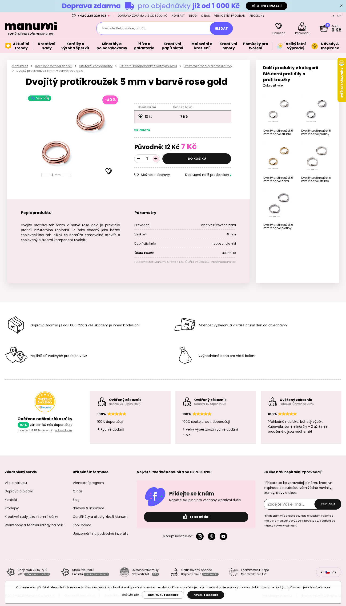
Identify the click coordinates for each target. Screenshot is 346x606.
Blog (193, 16)
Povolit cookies (205, 595)
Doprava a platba (19, 491)
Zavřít (341, 6)
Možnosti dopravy (155, 174)
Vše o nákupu (16, 482)
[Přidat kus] (156, 158)
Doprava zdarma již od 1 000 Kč (143, 16)
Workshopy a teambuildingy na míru (34, 525)
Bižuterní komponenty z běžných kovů (148, 66)
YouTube (224, 536)
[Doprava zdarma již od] (173, 6)
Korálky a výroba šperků (53, 66)
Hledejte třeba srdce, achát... (124, 28)
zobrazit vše (63, 430)
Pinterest (212, 536)
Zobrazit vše (273, 85)
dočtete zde (130, 595)
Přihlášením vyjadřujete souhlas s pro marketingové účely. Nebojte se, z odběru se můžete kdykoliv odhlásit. (299, 520)
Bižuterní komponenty (96, 66)
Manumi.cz (20, 66)
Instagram (200, 536)
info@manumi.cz (223, 262)
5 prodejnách (218, 174)
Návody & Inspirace (88, 508)
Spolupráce (82, 525)
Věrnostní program (230, 16)
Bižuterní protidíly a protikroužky (208, 66)
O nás (205, 16)
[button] (109, 171)
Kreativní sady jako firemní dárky (31, 516)
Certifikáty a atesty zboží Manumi (100, 516)
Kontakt (178, 16)
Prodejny (257, 16)
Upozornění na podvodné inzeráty (100, 533)
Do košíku (197, 158)
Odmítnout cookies (163, 595)
